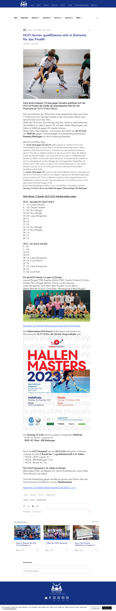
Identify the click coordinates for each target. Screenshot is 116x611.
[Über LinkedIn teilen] (33, 506)
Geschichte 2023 (41, 499)
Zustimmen (107, 608)
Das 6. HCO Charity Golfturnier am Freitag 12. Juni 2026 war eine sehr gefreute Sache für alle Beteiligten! (85, 544)
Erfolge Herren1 (50, 495)
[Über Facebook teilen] (24, 506)
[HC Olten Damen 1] (58, 597)
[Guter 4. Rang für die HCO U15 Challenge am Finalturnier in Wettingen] (27, 532)
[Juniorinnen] (67, 597)
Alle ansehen (95, 522)
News (25, 495)
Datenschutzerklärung (10, 609)
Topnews (24, 18)
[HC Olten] (54, 597)
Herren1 (41, 495)
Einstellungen (96, 608)
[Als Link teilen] (37, 506)
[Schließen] (114, 608)
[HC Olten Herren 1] (63, 597)
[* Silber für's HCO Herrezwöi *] (57, 532)
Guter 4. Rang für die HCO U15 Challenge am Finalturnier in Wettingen (26, 544)
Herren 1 (58, 18)
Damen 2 (46, 18)
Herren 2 (69, 18)
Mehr (78, 18)
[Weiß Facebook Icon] (50, 597)
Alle (15, 18)
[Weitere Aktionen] (89, 30)
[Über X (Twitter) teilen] (28, 506)
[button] (97, 17)
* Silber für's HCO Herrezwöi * (56, 544)
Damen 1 (35, 18)
